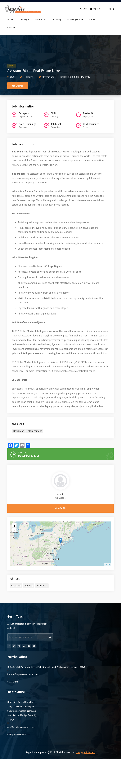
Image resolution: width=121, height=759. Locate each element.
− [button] (14, 530)
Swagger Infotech (85, 752)
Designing (18, 431)
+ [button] (14, 525)
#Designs (28, 585)
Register (97, 9)
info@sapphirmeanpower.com (21, 727)
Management (35, 431)
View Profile (60, 508)
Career (92, 19)
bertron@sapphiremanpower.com (22, 674)
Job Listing (56, 19)
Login (85, 9)
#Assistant (16, 585)
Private (11, 66)
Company (23, 19)
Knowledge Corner (75, 19)
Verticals (39, 19)
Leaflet (107, 564)
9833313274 (12, 682)
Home (10, 19)
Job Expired (17, 85)
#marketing (42, 585)
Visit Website (61, 498)
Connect (11, 27)
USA (12, 77)
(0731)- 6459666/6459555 (18, 734)
